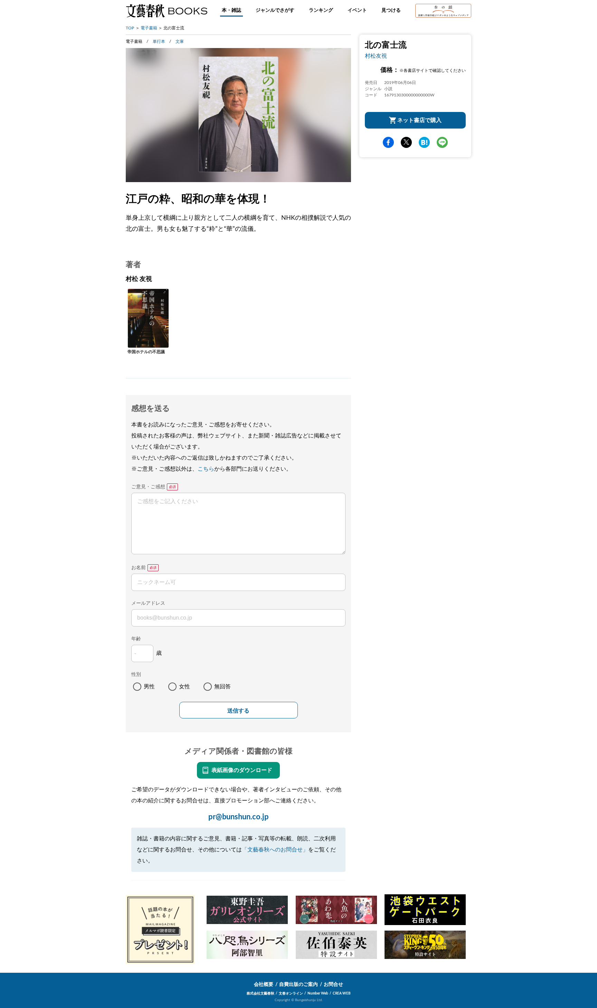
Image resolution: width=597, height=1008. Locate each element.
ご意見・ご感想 (148, 486)
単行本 (159, 41)
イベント (357, 10)
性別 (136, 674)
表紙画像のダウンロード (241, 770)
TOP (130, 28)
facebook (388, 142)
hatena (424, 142)
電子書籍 (149, 28)
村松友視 (376, 56)
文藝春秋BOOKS (166, 10)
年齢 (136, 639)
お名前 (138, 567)
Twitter (406, 142)
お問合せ (333, 984)
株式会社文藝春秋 (260, 993)
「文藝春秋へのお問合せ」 (275, 849)
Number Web (317, 993)
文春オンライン (291, 993)
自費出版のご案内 (298, 984)
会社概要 (263, 984)
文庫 (180, 41)
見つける (391, 10)
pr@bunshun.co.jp (238, 817)
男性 (149, 686)
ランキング (321, 10)
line (442, 142)
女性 (184, 686)
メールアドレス (148, 603)
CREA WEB (342, 993)
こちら (206, 469)
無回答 (222, 686)
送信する (238, 711)
